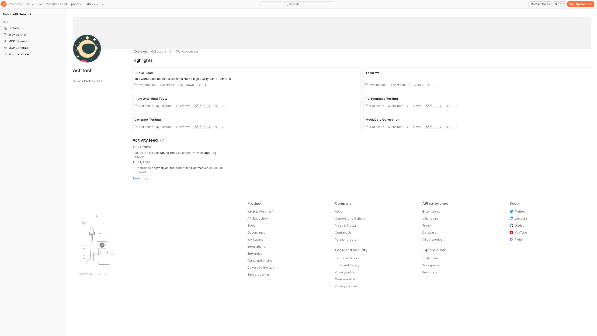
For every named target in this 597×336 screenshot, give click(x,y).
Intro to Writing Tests (163, 152)
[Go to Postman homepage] (4, 4)
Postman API (199, 168)
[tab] (140, 51)
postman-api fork (164, 168)
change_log (208, 152)
